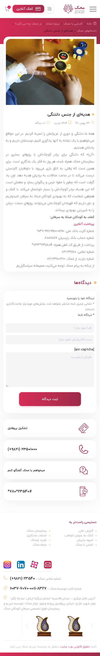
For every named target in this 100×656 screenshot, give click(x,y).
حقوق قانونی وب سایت (75, 646)
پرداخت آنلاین (84, 224)
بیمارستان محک (37, 530)
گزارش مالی (86, 530)
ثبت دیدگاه (50, 399)
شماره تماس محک (35, 578)
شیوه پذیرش (85, 540)
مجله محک (40, 544)
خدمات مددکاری (37, 535)
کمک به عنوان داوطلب (78, 535)
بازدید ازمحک (39, 540)
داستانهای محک (87, 30)
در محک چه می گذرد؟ (28, 23)
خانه (89, 23)
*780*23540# (20, 491)
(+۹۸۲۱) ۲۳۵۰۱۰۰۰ (22, 449)
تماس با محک (84, 544)
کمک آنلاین (24, 9)
